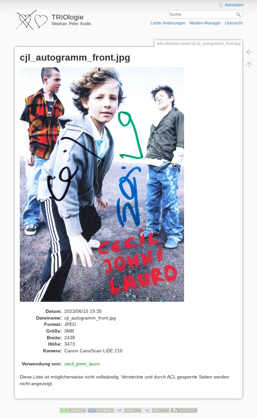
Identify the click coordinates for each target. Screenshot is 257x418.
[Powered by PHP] (100, 410)
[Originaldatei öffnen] (105, 187)
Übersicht (233, 23)
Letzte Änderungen (168, 23)
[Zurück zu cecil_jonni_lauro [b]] (249, 51)
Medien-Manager (205, 23)
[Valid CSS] (156, 410)
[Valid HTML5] (128, 410)
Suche (239, 14)
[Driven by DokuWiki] (184, 410)
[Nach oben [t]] (249, 64)
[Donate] (73, 410)
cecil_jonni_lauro (82, 363)
